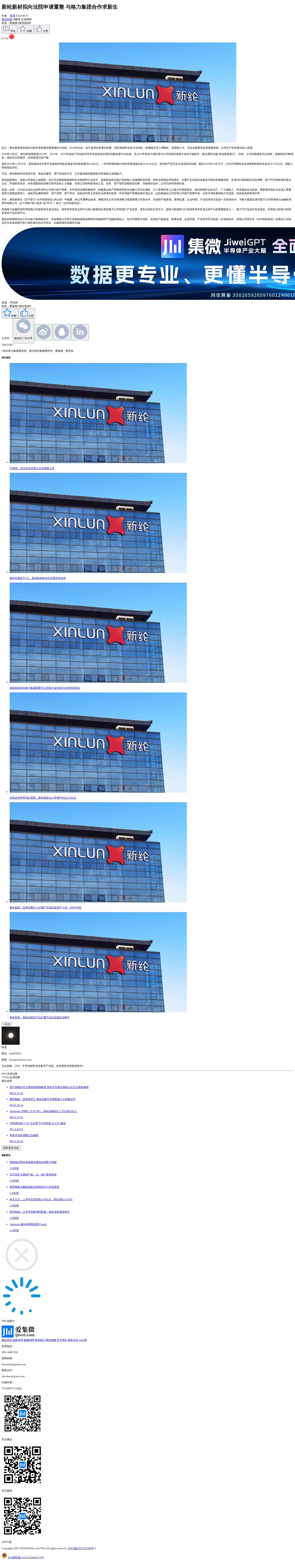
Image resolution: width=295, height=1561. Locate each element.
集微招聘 (29, 1340)
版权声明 (18, 1340)
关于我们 (62, 1340)
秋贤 (12, 15)
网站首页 (7, 1340)
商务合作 (73, 1340)
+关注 (6, 1024)
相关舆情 (7, 19)
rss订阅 (83, 1340)
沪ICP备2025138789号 (81, 1548)
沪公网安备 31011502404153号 (26, 1557)
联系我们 (40, 1340)
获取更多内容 (11, 1147)
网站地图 (51, 1340)
